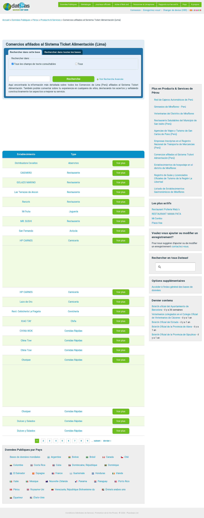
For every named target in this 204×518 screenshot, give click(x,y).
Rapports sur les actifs (168, 4)
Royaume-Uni (37, 489)
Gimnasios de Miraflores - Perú (170, 106)
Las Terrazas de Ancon (26, 192)
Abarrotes (73, 163)
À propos (195, 4)
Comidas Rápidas (73, 330)
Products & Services (51, 20)
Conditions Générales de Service (79, 513)
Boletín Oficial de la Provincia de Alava (172, 326)
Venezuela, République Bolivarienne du (75, 489)
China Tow (26, 340)
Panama (83, 481)
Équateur (18, 497)
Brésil (92, 457)
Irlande (119, 473)
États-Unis (39, 497)
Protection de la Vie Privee (106, 513)
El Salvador (19, 473)
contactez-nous (180, 246)
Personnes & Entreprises (143, 4)
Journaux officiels (103, 4)
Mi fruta (26, 211)
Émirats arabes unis (115, 489)
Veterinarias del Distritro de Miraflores (174, 113)
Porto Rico (123, 481)
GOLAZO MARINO (26, 182)
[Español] (191, 10)
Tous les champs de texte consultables (35, 64)
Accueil (5, 20)
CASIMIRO (26, 172)
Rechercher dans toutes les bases (63, 52)
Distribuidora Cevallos (26, 163)
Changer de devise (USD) (175, 10)
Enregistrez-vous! (151, 10)
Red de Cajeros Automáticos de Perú (173, 99)
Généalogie (86, 4)
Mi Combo (157, 218)
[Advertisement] (92, 30)
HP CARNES (26, 240)
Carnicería (73, 240)
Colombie (18, 465)
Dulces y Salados (26, 421)
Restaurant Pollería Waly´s (166, 209)
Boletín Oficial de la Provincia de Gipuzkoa (174, 334)
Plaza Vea (157, 223)
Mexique (33, 481)
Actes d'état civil (122, 4)
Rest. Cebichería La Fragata (26, 311)
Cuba (58, 465)
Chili (126, 457)
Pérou (35, 20)
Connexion (135, 10)
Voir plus (120, 163)
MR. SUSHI (26, 221)
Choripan (26, 359)
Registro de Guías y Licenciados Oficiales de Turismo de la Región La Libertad (173, 178)
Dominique (113, 465)
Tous (80, 64)
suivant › (97, 441)
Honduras (100, 473)
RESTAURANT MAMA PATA (166, 213)
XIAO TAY (26, 321)
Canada (110, 457)
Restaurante (73, 172)
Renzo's (26, 201)
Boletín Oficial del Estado (165, 322)
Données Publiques (68, 4)
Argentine (56, 457)
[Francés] (194, 10)
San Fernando (26, 230)
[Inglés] (197, 10)
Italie (16, 481)
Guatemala (79, 473)
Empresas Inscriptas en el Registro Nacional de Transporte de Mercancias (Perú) (174, 144)
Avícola (73, 230)
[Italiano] (200, 10)
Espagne (40, 473)
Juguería (73, 211)
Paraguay (102, 481)
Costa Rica (39, 465)
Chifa (73, 321)
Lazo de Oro (26, 301)
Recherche (73, 78)
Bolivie (75, 457)
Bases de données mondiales (25, 457)
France (59, 473)
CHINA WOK (26, 330)
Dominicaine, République (84, 465)
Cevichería (73, 311)
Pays (185, 4)
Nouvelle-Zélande (58, 481)
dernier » (107, 441)
